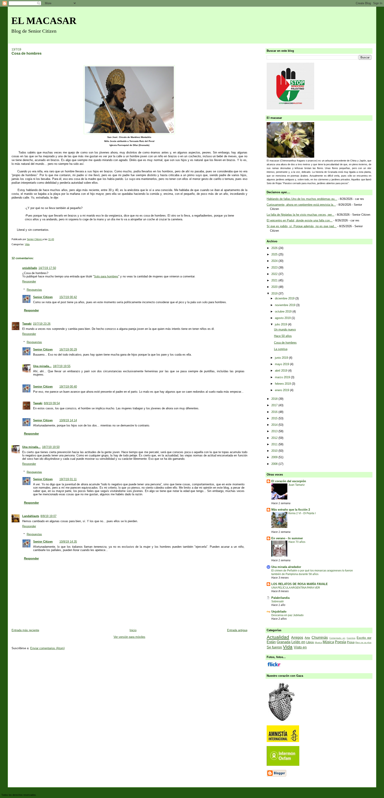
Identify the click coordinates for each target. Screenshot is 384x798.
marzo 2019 (283, 377)
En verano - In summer (287, 538)
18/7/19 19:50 (51, 447)
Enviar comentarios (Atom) (47, 648)
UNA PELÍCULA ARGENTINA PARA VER (295, 587)
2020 (274, 287)
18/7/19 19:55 (61, 366)
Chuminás (320, 637)
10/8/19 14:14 (68, 420)
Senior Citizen (43, 297)
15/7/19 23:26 (41, 323)
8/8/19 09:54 (52, 403)
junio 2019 (282, 357)
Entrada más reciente (25, 630)
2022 (274, 274)
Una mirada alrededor (286, 567)
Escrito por (364, 637)
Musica (318, 642)
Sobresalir (277, 601)
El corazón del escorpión (288, 481)
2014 (274, 424)
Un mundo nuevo (285, 329)
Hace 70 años (296, 541)
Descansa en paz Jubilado (287, 615)
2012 (274, 438)
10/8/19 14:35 (68, 541)
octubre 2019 (283, 311)
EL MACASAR (43, 20)
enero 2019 (282, 390)
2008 (274, 464)
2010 (274, 450)
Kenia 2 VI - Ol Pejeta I (302, 513)
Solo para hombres (106, 276)
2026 (274, 248)
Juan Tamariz (296, 484)
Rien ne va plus (363, 642)
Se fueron (274, 647)
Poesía (340, 642)
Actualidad (278, 637)
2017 (274, 405)
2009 (274, 457)
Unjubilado (278, 611)
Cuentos (351, 638)
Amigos (297, 637)
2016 (274, 412)
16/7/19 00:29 (68, 349)
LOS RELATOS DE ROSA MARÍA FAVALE (299, 584)
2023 (274, 267)
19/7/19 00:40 (68, 386)
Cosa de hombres (285, 342)
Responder (29, 281)
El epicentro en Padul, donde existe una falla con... (299, 220)
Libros (310, 642)
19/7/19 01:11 (68, 479)
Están (271, 642)
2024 (274, 261)
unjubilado (29, 268)
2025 (274, 254)
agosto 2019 (283, 318)
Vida (27, 244)
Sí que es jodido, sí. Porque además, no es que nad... (301, 226)
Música (328, 642)
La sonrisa (280, 349)
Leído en (298, 642)
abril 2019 (281, 370)
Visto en (300, 647)
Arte (307, 637)
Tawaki (27, 323)
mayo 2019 (282, 364)
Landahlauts (30, 516)
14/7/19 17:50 (47, 268)
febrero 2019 (283, 383)
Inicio (133, 630)
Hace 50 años (283, 336)
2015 (274, 418)
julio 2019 (281, 324)
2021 (274, 280)
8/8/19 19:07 (48, 516)
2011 (274, 444)
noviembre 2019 (285, 305)
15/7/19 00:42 (68, 297)
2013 (274, 431)
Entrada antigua (237, 630)
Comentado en (337, 638)
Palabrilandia (280, 597)
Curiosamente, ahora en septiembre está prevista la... (301, 204)
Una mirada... (42, 366)
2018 (274, 398)
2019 (274, 293)
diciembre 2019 (285, 298)
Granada (283, 642)
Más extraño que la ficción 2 (290, 509)
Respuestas (34, 289)
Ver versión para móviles (129, 637)
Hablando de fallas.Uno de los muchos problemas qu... (302, 199)
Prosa (350, 642)
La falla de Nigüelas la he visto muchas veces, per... (300, 214)
